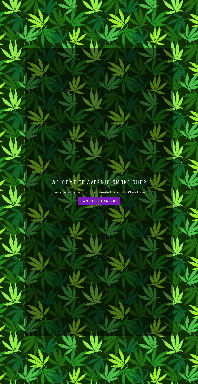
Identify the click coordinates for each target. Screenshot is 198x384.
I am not (109, 201)
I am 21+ (88, 201)
